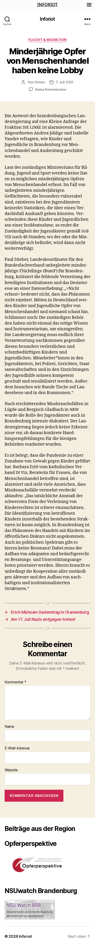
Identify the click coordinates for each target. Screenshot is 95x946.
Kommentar (16, 682)
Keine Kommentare (50, 89)
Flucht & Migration (47, 40)
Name (9, 727)
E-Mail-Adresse (17, 748)
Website (11, 770)
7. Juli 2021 (65, 82)
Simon (40, 82)
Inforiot (47, 19)
